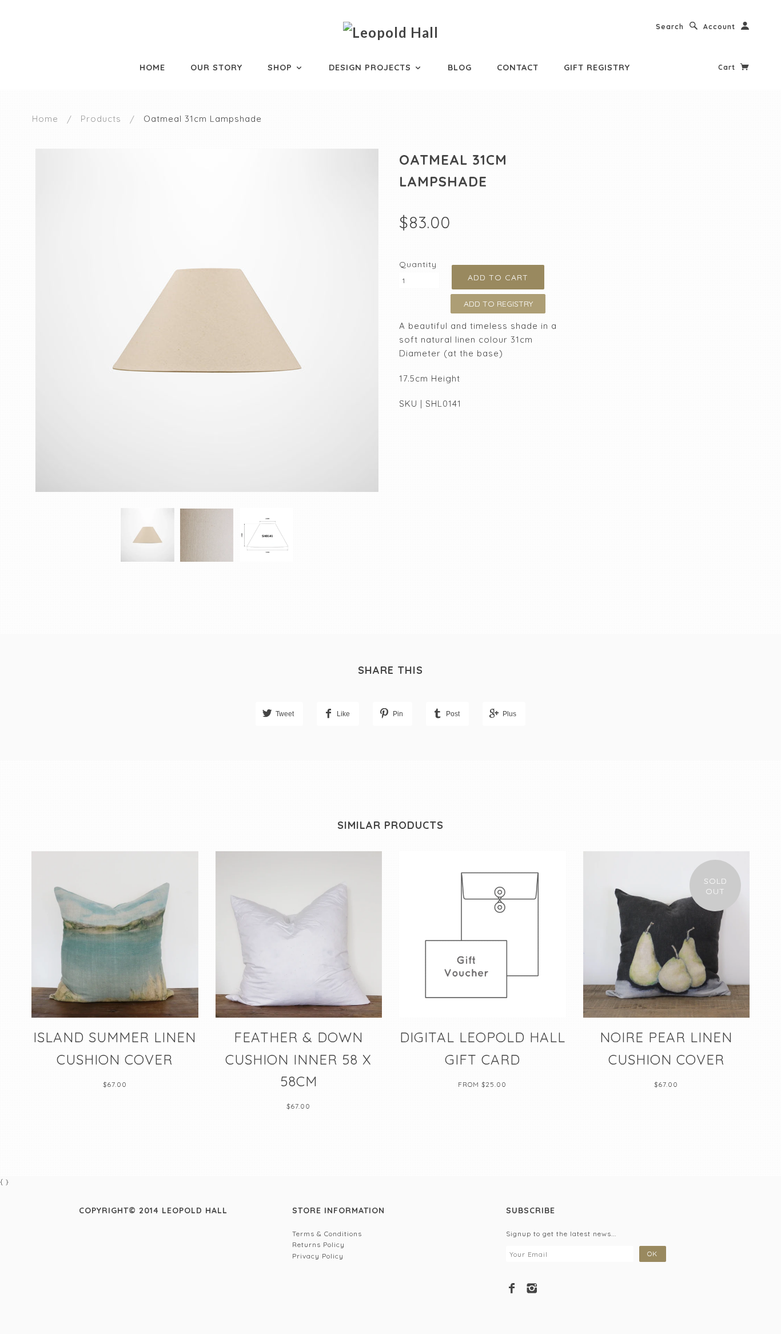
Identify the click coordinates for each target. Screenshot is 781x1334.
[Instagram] (532, 1288)
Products (101, 118)
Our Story (216, 67)
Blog (460, 67)
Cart (728, 67)
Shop (281, 67)
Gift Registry (597, 67)
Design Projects (371, 67)
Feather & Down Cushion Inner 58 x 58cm (298, 1059)
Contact (518, 67)
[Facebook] (512, 1288)
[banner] (391, 31)
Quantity (418, 264)
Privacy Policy (318, 1256)
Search (670, 26)
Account (719, 26)
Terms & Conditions (327, 1233)
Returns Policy (318, 1244)
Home (152, 67)
